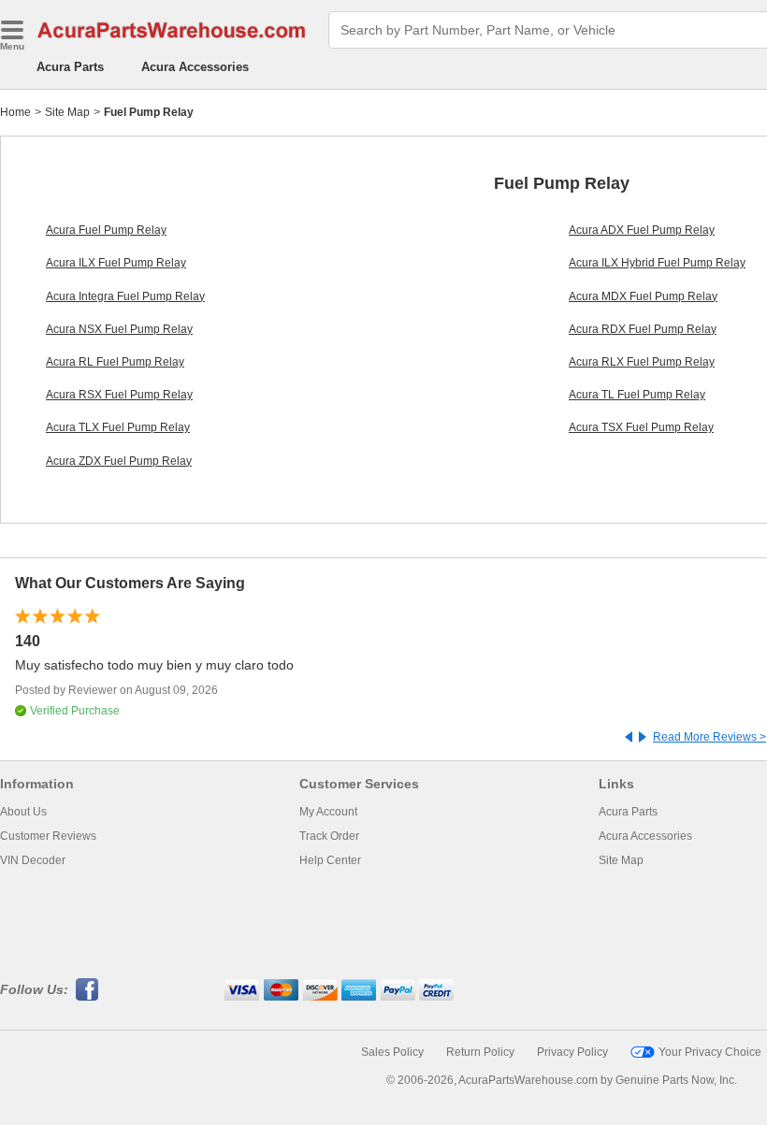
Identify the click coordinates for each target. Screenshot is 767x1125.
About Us (23, 811)
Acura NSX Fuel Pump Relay (119, 329)
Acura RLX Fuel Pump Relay (642, 361)
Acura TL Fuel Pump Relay (637, 394)
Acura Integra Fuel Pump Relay (125, 296)
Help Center (330, 860)
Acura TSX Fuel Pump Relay (641, 427)
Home (15, 112)
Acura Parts (70, 67)
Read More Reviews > (709, 736)
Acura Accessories (195, 67)
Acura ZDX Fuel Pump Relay (119, 461)
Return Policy (480, 1052)
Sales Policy (392, 1052)
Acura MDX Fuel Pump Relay (643, 296)
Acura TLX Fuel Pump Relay (118, 427)
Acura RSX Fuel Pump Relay (119, 394)
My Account (328, 811)
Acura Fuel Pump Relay (106, 230)
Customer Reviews (48, 836)
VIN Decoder (32, 860)
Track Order (329, 836)
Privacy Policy (572, 1052)
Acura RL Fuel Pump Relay (115, 361)
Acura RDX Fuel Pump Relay (642, 329)
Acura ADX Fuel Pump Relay (642, 230)
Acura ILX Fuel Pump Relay (116, 262)
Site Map (67, 112)
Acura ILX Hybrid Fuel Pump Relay (657, 262)
